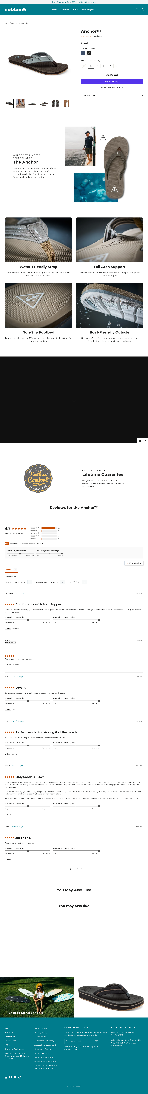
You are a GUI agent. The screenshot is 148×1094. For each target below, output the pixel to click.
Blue (83, 53)
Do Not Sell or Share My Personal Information (45, 1067)
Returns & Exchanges (14, 1049)
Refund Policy (40, 1028)
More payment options (112, 87)
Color (88, 48)
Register (101, 483)
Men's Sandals (16, 23)
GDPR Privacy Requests (45, 1061)
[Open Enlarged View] (38, 62)
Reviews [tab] (9, 569)
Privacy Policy (40, 1033)
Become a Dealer (42, 1049)
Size (89, 61)
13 (116, 66)
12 (110, 66)
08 (84, 66)
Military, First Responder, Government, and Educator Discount (17, 1056)
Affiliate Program (42, 1053)
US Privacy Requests (43, 1057)
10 (98, 66)
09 (91, 66)
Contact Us (10, 1037)
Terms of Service (42, 1037)
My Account (10, 1041)
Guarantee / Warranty (44, 1041)
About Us (9, 1033)
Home (7, 23)
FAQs (7, 1045)
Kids (75, 9)
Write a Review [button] (135, 563)
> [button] (81, 869)
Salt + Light (88, 9)
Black (88, 53)
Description (88, 95)
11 (104, 66)
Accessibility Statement (45, 1045)
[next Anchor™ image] (70, 103)
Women (65, 9)
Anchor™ (8, 628)
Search (8, 1028)
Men (54, 9)
